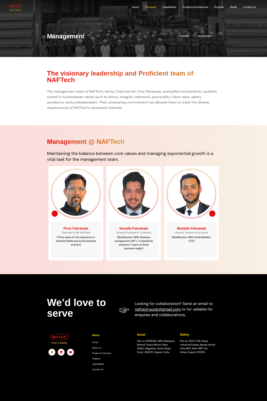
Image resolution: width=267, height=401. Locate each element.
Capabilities (169, 7)
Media (233, 7)
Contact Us (249, 7)
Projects (219, 7)
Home (135, 7)
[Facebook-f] (52, 352)
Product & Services (101, 353)
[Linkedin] (61, 352)
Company (150, 7)
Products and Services (195, 7)
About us (96, 347)
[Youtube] (70, 352)
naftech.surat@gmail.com (158, 309)
